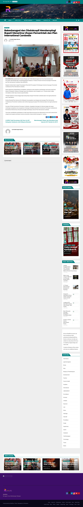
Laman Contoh (46, 504)
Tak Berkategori (66, 436)
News (10, 20)
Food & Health (66, 381)
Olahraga (65, 413)
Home (49, 502)
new (64, 407)
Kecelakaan (66, 394)
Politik (64, 423)
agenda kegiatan (67, 361)
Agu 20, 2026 (68, 251)
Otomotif (65, 416)
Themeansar (26, 503)
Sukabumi (54, 145)
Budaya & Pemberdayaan (69, 371)
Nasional (65, 403)
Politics (54, 504)
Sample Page (62, 504)
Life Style (18, 20)
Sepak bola (65, 426)
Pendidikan (65, 420)
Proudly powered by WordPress (8, 503)
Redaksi (55, 20)
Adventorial (7, 27)
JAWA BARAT (66, 390)
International (66, 387)
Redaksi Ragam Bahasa (15, 39)
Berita (12, 145)
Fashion (65, 378)
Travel (64, 442)
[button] (76, 20)
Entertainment (28, 20)
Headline (65, 384)
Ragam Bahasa (5, 14)
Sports (64, 429)
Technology (65, 439)
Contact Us (46, 20)
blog (64, 368)
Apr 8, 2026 (67, 214)
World (64, 445)
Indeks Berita (77, 502)
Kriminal (38, 20)
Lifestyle (65, 400)
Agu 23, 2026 (9, 466)
